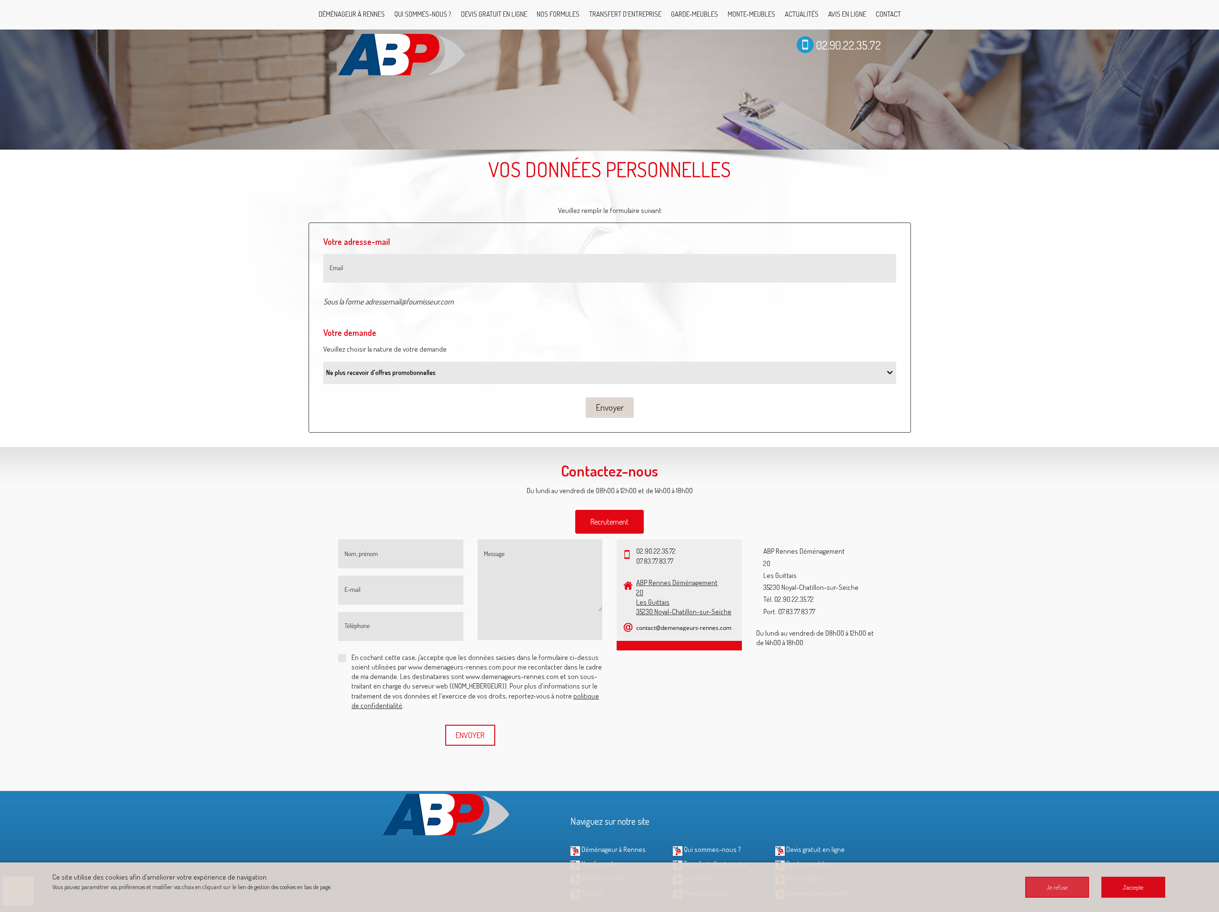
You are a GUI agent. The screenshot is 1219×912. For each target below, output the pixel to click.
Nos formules (558, 14)
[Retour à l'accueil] (402, 53)
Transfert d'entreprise (625, 14)
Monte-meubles (751, 14)
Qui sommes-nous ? (422, 14)
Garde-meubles (694, 14)
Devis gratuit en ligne (494, 14)
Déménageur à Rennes (352, 14)
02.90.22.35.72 (848, 45)
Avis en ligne (847, 14)
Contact (888, 14)
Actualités (802, 14)
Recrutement (609, 522)
